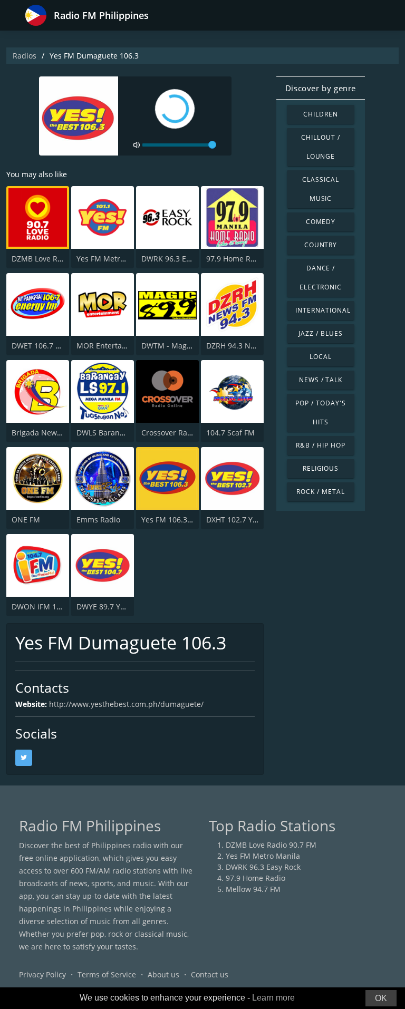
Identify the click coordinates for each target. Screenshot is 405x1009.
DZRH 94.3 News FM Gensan (256, 346)
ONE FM (26, 520)
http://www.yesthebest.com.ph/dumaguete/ (126, 704)
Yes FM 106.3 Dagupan (181, 520)
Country (321, 244)
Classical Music (320, 189)
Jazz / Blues (320, 333)
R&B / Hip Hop (320, 445)
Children (320, 114)
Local (321, 356)
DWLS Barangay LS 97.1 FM (123, 433)
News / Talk (321, 379)
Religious (321, 468)
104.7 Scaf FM (230, 433)
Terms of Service (107, 974)
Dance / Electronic (321, 278)
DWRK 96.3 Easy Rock (178, 259)
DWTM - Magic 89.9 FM (181, 346)
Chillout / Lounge (320, 147)
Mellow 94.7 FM (253, 889)
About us (163, 974)
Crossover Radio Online (182, 433)
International (322, 310)
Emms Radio (98, 520)
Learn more (273, 997)
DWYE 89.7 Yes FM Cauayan (124, 606)
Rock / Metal (320, 491)
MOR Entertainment (111, 346)
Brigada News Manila (49, 433)
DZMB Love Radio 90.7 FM (57, 259)
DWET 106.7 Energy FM (52, 346)
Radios (24, 56)
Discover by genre (320, 88)
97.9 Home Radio (236, 259)
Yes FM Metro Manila (113, 259)
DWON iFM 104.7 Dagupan (58, 606)
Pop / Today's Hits (320, 412)
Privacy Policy (42, 974)
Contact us (209, 974)
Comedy (321, 221)
